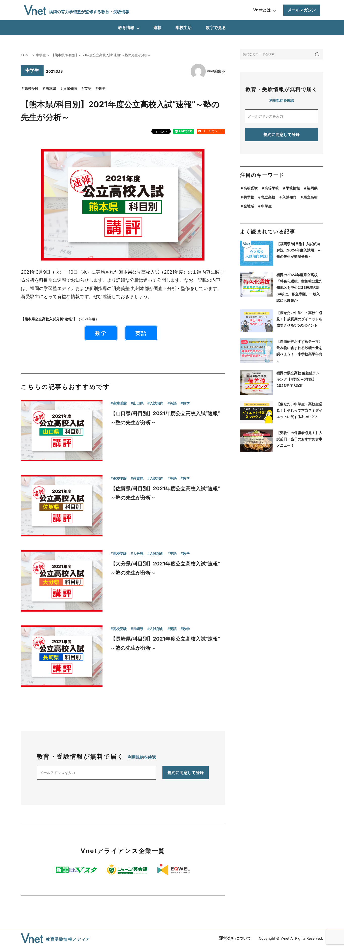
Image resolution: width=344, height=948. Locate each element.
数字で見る (216, 27)
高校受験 (31, 88)
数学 (102, 88)
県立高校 (310, 197)
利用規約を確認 (142, 757)
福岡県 (312, 188)
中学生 (266, 206)
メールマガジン (302, 9)
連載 (157, 27)
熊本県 (51, 88)
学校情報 (293, 188)
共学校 (249, 197)
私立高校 (268, 197)
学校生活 (184, 27)
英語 (87, 88)
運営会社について (235, 938)
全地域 (249, 206)
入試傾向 (70, 88)
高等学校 (272, 188)
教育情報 (126, 27)
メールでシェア (213, 131)
